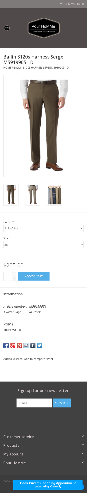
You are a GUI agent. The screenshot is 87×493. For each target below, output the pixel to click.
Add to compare (35, 359)
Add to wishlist (12, 359)
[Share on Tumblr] (32, 345)
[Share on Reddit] (26, 345)
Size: (7, 238)
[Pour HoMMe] (50, 28)
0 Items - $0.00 (74, 4)
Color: (8, 222)
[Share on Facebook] (6, 345)
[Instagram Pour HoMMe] (47, 416)
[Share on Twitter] (39, 345)
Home (7, 67)
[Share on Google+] (12, 345)
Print (50, 359)
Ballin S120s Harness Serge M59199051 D (41, 67)
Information (13, 294)
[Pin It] (19, 345)
